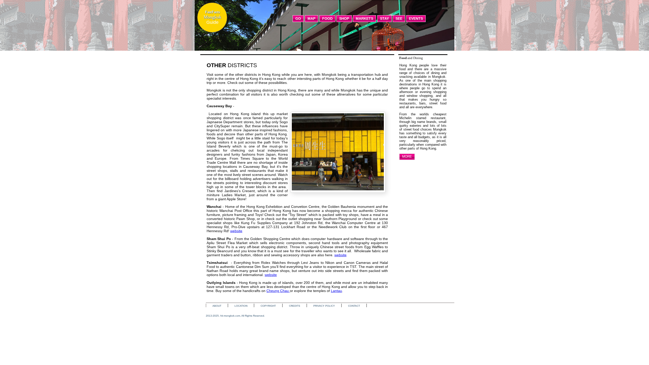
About (216, 305)
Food (327, 18)
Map (311, 18)
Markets (364, 18)
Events (416, 18)
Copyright (268, 305)
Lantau (336, 291)
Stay (384, 18)
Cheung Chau (278, 291)
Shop (344, 18)
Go (298, 18)
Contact (354, 305)
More (407, 156)
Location (241, 305)
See (398, 18)
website (236, 231)
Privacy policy (324, 305)
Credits (294, 305)
